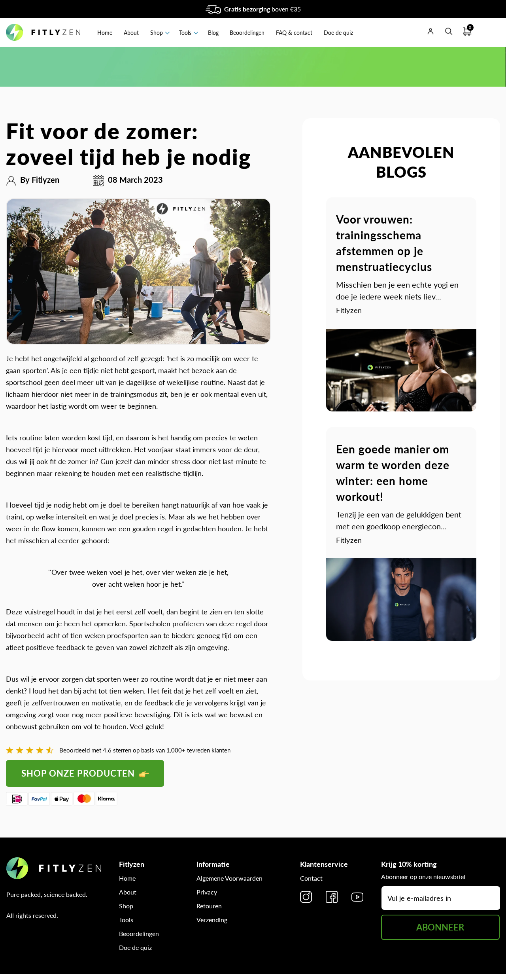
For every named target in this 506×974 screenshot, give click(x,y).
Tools (185, 32)
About (131, 32)
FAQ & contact (294, 32)
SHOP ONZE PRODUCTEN (79, 773)
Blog (213, 32)
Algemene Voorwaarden (229, 878)
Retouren (209, 906)
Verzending (211, 919)
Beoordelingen (247, 32)
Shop (156, 32)
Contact (311, 878)
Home (104, 32)
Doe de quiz (338, 32)
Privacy (206, 892)
